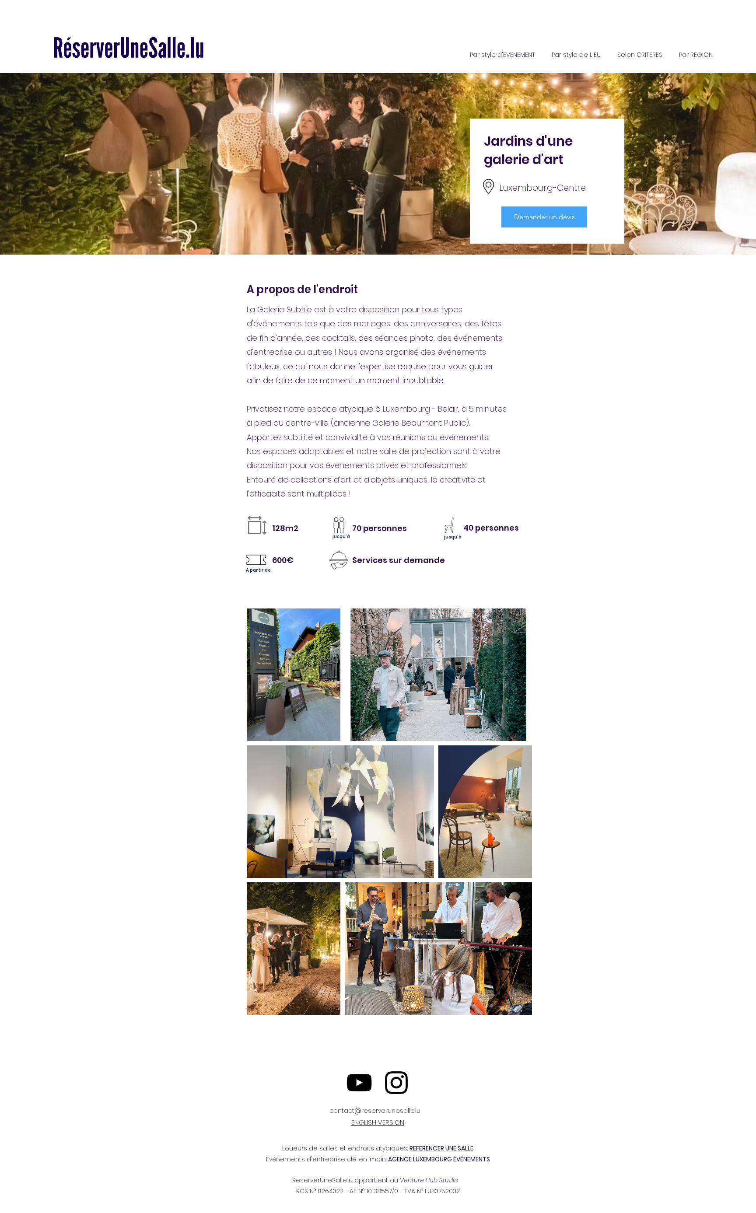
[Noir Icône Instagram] (396, 1082)
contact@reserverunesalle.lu (374, 1110)
